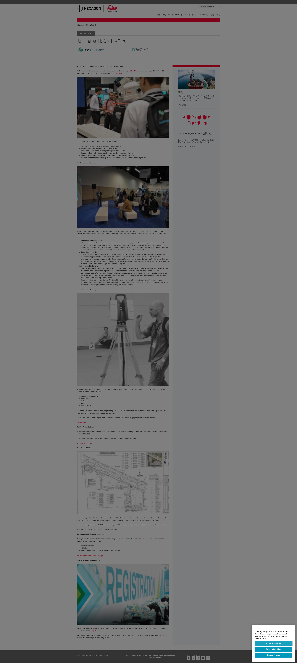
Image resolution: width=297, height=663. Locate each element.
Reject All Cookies (273, 649)
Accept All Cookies (273, 643)
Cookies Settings (273, 655)
